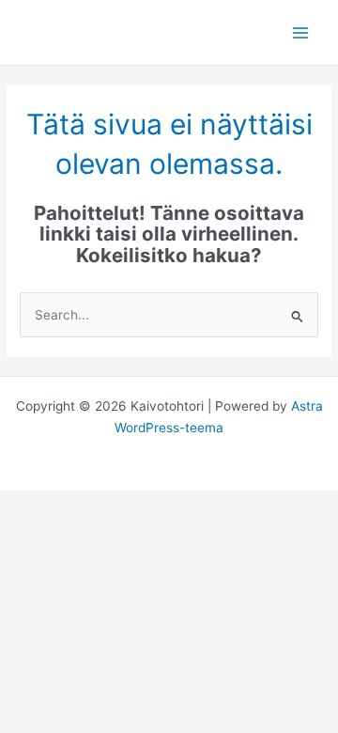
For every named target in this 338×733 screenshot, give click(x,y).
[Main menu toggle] (301, 32)
